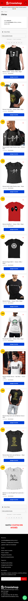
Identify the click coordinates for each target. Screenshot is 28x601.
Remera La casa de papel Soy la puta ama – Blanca (13, 493)
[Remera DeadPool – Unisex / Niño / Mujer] (14, 210)
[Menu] (2, 3)
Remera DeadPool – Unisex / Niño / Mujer (13, 224)
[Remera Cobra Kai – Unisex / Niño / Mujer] (14, 95)
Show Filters (7, 32)
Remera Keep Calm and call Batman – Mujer (14, 455)
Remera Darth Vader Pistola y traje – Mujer (13, 186)
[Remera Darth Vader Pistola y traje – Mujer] (14, 172)
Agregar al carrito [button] (14, 77)
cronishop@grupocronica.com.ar (9, 540)
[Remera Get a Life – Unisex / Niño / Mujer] (14, 324)
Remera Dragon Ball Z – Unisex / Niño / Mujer (12, 262)
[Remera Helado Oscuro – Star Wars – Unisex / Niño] (14, 362)
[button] (24, 597)
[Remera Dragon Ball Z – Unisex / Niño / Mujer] (14, 247)
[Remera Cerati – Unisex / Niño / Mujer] (14, 57)
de (7, 557)
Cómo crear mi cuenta (6, 550)
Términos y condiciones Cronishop (10, 542)
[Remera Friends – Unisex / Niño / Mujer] (14, 287)
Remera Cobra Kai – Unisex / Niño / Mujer (13, 109)
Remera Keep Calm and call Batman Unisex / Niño (14, 416)
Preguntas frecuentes (6, 555)
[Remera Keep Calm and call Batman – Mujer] (14, 441)
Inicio (2, 11)
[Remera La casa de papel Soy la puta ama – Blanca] (14, 478)
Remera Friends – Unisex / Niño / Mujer (12, 301)
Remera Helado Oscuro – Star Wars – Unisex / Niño (14, 377)
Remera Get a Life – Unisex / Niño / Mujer (13, 339)
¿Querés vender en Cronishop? (8, 544)
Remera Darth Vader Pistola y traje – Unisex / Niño (14, 147)
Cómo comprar (5, 552)
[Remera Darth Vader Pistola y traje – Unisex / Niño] (14, 133)
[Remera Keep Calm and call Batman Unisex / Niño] (14, 401)
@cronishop (9, 563)
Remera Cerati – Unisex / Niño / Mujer (12, 71)
